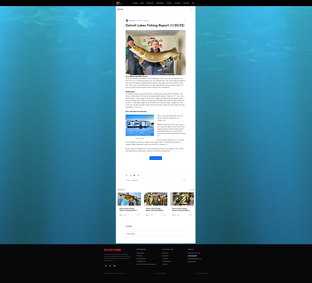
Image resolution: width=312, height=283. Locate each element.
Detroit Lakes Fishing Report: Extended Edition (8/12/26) (154, 209)
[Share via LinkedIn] (134, 175)
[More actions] (185, 20)
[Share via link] (138, 175)
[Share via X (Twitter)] (130, 175)
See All (192, 189)
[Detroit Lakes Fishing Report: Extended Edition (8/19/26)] (129, 199)
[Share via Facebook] (126, 175)
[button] (192, 9)
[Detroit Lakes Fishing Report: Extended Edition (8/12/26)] (155, 199)
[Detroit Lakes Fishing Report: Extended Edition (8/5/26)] (182, 199)
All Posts (120, 9)
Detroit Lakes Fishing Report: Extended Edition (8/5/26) (180, 209)
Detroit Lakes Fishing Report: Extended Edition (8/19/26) (128, 209)
